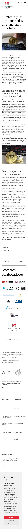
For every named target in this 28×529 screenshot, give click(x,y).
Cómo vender (17, 399)
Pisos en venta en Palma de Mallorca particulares (6, 417)
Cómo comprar (6, 399)
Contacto (16, 408)
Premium (16, 395)
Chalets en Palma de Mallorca (7, 423)
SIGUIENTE (21, 261)
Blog (3, 408)
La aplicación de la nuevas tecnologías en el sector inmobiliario (14, 111)
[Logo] (7, 5)
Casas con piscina (18, 423)
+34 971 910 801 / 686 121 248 (10, 464)
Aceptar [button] (11, 517)
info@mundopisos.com (7, 465)
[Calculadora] (21, 2)
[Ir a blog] (3, 387)
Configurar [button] (11, 523)
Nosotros (16, 403)
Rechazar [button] (11, 520)
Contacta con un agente (20, 416)
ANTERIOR (6, 261)
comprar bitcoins (17, 76)
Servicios (4, 403)
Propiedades (5, 395)
